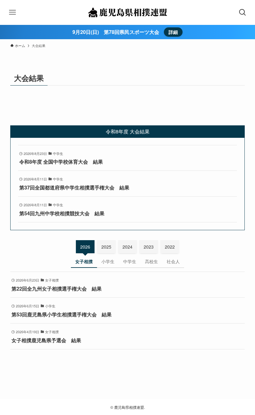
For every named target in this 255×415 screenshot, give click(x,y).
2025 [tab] (106, 247)
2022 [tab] (170, 247)
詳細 (173, 32)
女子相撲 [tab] (84, 261)
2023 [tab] (149, 247)
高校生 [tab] (151, 261)
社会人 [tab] (173, 261)
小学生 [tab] (107, 261)
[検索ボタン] (242, 12)
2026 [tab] (85, 247)
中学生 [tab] (129, 261)
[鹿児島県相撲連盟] (127, 12)
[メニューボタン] (12, 12)
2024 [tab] (127, 247)
